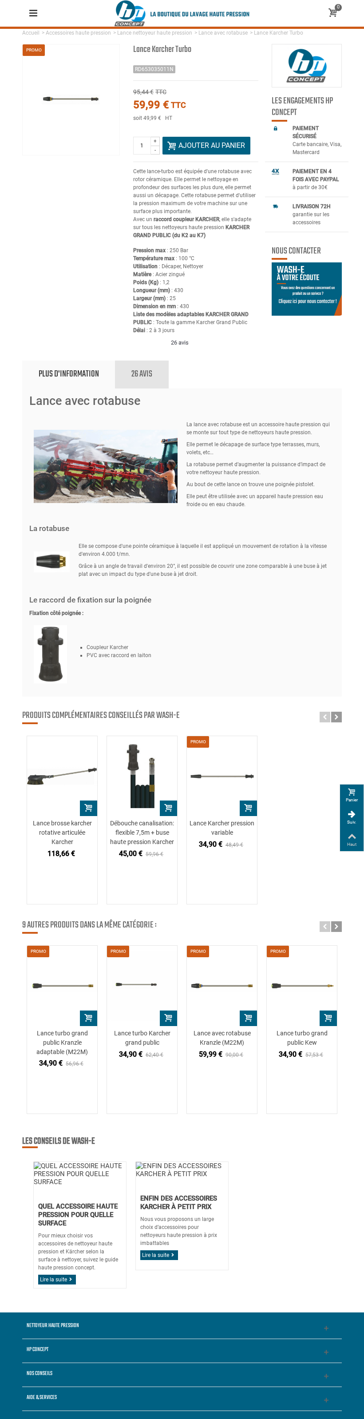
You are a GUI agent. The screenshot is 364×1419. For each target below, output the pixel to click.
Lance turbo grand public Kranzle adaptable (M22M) (62, 1042)
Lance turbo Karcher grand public (142, 1038)
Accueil (31, 33)
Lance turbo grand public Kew (302, 1038)
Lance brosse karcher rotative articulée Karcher (62, 832)
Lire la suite (53, 1279)
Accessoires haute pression (78, 33)
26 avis (141, 374)
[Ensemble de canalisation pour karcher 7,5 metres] (142, 776)
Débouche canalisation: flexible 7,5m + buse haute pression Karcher (142, 832)
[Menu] (33, 13)
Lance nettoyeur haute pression (154, 33)
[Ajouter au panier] (88, 808)
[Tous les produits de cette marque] (307, 65)
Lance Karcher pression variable (222, 828)
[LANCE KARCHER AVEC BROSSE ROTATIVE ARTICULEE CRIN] (62, 776)
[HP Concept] (182, 13)
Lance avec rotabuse (223, 33)
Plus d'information (69, 374)
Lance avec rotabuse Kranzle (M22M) (222, 1038)
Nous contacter (296, 251)
